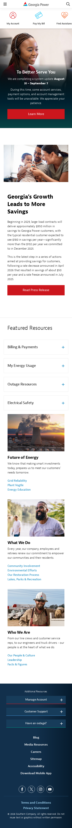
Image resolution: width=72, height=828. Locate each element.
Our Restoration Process (23, 575)
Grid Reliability (17, 481)
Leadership (15, 660)
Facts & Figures (17, 664)
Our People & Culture (21, 655)
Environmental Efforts (22, 570)
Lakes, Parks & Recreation (24, 579)
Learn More (36, 114)
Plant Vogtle (15, 485)
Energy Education (19, 490)
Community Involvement (24, 566)
